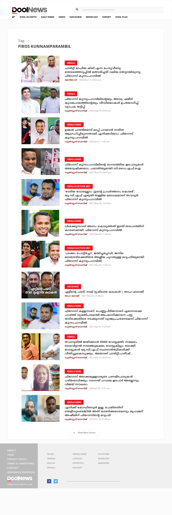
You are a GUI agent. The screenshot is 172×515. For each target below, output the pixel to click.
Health (51, 463)
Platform (103, 454)
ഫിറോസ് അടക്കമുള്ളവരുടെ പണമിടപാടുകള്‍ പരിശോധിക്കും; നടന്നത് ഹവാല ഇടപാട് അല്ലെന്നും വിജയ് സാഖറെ (102, 380)
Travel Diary (80, 454)
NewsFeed (103, 463)
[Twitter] (56, 481)
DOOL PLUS (121, 16)
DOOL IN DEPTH (28, 16)
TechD (50, 454)
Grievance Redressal (21, 472)
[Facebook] (49, 481)
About (11, 450)
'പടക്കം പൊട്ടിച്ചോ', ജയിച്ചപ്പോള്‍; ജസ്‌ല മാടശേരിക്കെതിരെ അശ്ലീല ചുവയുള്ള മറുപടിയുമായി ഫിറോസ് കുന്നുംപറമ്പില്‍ (104, 257)
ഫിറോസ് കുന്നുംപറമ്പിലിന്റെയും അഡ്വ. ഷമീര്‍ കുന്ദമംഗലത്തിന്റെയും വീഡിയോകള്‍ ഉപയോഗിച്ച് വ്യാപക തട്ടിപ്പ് (101, 103)
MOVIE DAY (92, 16)
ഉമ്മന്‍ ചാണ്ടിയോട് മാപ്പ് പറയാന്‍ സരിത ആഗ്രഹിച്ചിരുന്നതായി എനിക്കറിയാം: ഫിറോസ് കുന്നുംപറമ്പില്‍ (99, 133)
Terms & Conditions (20, 463)
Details (51, 467)
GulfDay (77, 467)
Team (10, 454)
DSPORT (106, 16)
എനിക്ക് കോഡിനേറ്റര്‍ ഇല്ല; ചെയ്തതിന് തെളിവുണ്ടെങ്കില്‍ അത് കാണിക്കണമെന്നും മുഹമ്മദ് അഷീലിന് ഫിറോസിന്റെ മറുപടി (104, 411)
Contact (13, 467)
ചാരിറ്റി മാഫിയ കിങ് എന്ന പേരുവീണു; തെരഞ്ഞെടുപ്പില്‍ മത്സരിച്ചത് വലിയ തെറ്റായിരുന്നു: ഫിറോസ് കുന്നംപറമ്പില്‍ (103, 72)
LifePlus (77, 458)
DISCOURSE (76, 16)
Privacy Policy (17, 459)
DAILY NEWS (47, 16)
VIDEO (62, 16)
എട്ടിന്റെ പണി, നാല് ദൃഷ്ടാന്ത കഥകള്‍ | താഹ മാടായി (104, 292)
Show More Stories (87, 432)
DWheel (51, 458)
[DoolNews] (28, 10)
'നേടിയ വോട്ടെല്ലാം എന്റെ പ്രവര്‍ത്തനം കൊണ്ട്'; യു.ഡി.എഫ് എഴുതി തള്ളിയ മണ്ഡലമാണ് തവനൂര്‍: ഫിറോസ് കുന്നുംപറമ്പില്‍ (102, 195)
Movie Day (103, 458)
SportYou (78, 463)
